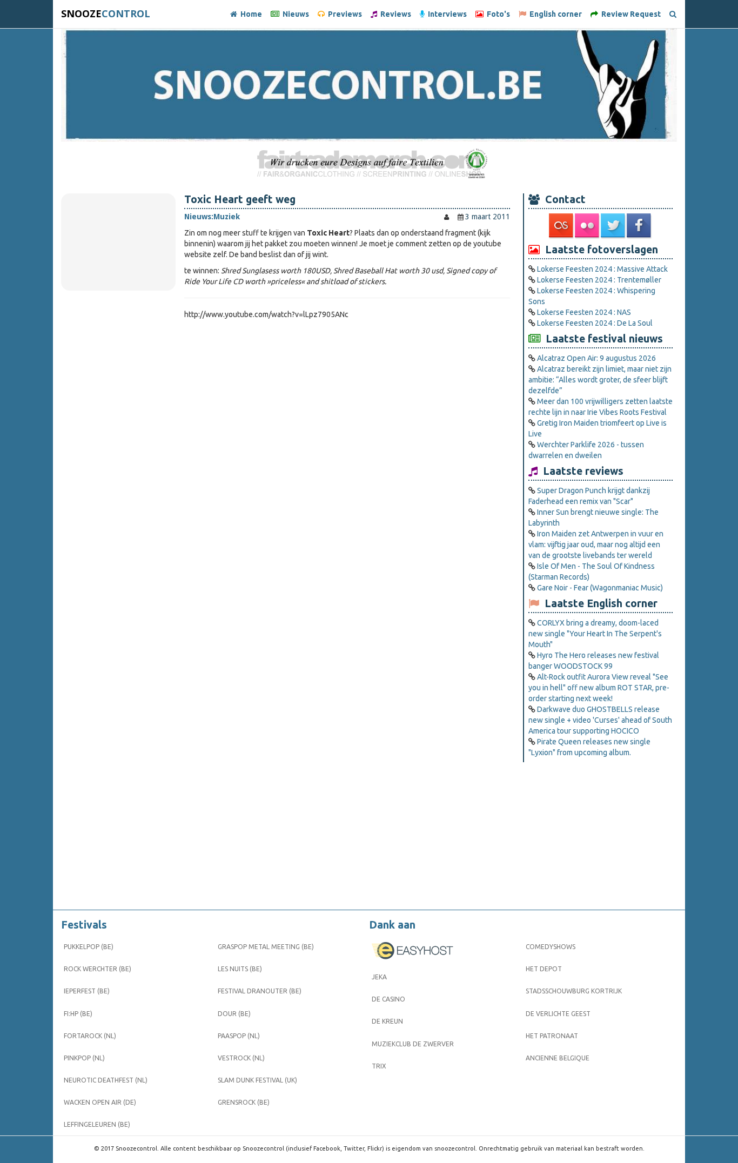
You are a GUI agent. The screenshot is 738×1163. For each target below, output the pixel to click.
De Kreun (387, 1021)
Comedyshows (550, 946)
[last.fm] (562, 225)
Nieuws (294, 14)
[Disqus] (347, 471)
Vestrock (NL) (241, 1057)
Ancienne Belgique (557, 1057)
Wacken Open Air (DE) (100, 1102)
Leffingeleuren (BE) (97, 1124)
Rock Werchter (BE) (97, 968)
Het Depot (544, 968)
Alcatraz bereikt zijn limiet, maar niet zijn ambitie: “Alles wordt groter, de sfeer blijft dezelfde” (600, 380)
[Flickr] (588, 225)
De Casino (388, 999)
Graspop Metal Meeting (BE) (266, 946)
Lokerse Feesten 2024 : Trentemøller (599, 279)
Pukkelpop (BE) (88, 946)
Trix (379, 1066)
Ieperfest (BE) (87, 990)
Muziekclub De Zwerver (413, 1043)
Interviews (446, 14)
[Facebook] (640, 225)
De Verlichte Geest (558, 1013)
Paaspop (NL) (239, 1035)
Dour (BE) (234, 1013)
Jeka (379, 976)
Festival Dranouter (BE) (259, 990)
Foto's (497, 14)
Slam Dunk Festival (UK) (257, 1080)
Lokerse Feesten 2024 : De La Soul (595, 323)
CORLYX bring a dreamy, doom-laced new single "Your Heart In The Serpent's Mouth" (595, 634)
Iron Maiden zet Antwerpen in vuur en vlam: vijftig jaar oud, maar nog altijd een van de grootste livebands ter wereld (595, 544)
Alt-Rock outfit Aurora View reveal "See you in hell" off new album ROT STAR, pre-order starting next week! (598, 688)
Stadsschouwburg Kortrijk (574, 990)
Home (249, 14)
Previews (343, 14)
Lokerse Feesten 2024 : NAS (584, 312)
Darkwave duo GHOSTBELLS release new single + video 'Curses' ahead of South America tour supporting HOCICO (600, 720)
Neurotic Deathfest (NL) (105, 1080)
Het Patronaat (552, 1035)
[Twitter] (614, 225)
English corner (554, 14)
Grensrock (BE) (244, 1102)
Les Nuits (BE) (240, 968)
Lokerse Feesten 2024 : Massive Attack (602, 269)
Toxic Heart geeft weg (240, 199)
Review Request (629, 14)
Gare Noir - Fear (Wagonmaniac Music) (600, 587)
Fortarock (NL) (90, 1035)
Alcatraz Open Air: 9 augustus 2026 (596, 358)
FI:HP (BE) (78, 1013)
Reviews (394, 14)
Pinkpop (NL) (84, 1057)
